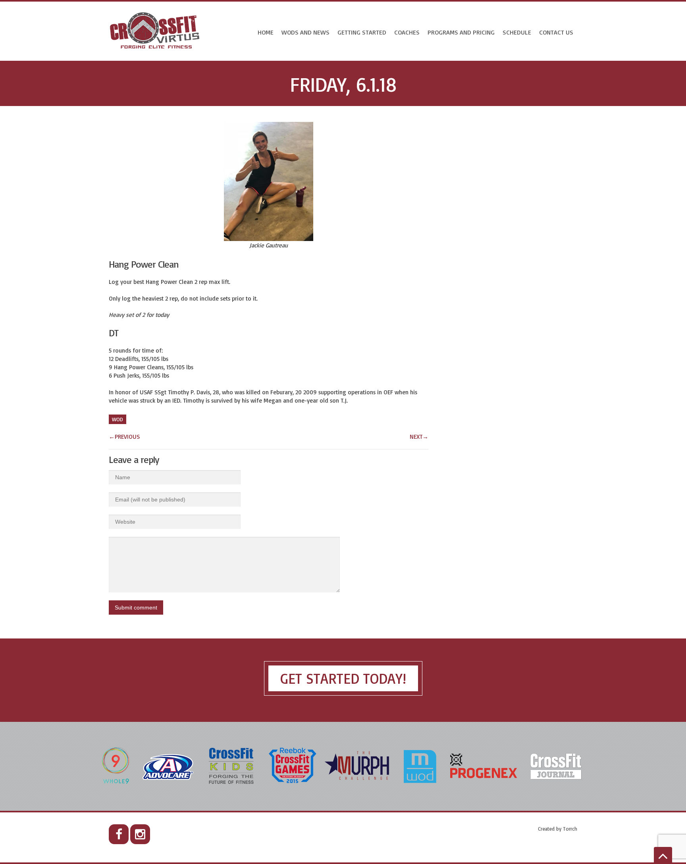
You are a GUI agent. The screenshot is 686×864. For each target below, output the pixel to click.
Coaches (407, 32)
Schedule (517, 32)
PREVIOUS (124, 436)
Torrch (570, 828)
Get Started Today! (343, 678)
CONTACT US (556, 32)
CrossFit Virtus (155, 31)
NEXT (419, 436)
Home (266, 32)
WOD (117, 419)
